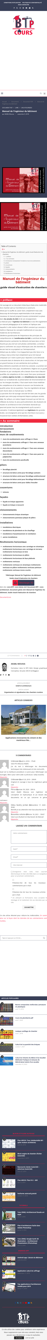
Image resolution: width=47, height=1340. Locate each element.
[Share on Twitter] (31, 656)
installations (9, 271)
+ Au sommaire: (10, 259)
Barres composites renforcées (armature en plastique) (30, 1006)
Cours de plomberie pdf (24, 1018)
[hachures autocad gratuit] (8, 1196)
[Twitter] (17, 8)
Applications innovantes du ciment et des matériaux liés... (23, 739)
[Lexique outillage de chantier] (6, 1034)
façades (8, 267)
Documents (15, 102)
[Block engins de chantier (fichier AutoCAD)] (8, 1157)
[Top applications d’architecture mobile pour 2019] (8, 1287)
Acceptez (19, 1338)
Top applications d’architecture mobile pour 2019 (29, 1285)
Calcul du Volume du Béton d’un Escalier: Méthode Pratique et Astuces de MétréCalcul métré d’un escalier (30, 1060)
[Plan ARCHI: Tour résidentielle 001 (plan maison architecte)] (8, 1143)
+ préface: (8, 256)
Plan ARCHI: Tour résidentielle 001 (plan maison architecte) (30, 1141)
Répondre (3, 777)
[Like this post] (26, 656)
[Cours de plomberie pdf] (6, 1021)
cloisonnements (10, 269)
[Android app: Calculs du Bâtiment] (8, 1260)
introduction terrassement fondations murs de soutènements (23, 261)
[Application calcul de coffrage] (8, 1274)
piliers (7, 263)
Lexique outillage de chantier (26, 1031)
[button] (23, 743)
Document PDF (28, 102)
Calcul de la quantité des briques (27, 1044)
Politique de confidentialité (32, 2)
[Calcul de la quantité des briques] (6, 1047)
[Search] (41, 93)
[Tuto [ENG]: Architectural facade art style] (8, 1215)
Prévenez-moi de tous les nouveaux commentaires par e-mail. (28, 884)
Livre (9, 597)
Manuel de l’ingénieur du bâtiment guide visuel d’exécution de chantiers (23, 253)
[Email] (29, 8)
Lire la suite (29, 1338)
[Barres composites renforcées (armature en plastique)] (6, 1008)
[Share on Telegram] (38, 656)
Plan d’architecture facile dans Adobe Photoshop (28, 1226)
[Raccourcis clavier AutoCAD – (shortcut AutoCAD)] (8, 1170)
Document (4, 597)
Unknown (15, 761)
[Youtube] (26, 8)
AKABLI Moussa (9, 114)
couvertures (9, 265)
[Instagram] (20, 8)
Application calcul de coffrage (28, 1271)
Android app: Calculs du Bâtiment (30, 1257)
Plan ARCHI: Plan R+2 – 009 (27, 1180)
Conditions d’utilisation (12, 2)
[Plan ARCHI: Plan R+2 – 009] (8, 1183)
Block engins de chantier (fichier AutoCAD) (29, 1155)
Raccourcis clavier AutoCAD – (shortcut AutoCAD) (28, 1168)
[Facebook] (15, 1303)
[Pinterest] (23, 8)
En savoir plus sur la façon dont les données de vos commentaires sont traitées (23, 918)
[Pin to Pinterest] (33, 656)
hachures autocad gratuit (27, 1193)
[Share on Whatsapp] (35, 656)
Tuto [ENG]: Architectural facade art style (30, 1213)
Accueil (4, 102)
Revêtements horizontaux (13, 273)
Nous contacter (23, 4)
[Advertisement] (23, 63)
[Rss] (32, 8)
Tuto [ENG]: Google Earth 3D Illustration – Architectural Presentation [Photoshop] (28, 1241)
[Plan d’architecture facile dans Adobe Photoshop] (8, 1228)
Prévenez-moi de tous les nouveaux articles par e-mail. (28, 893)
